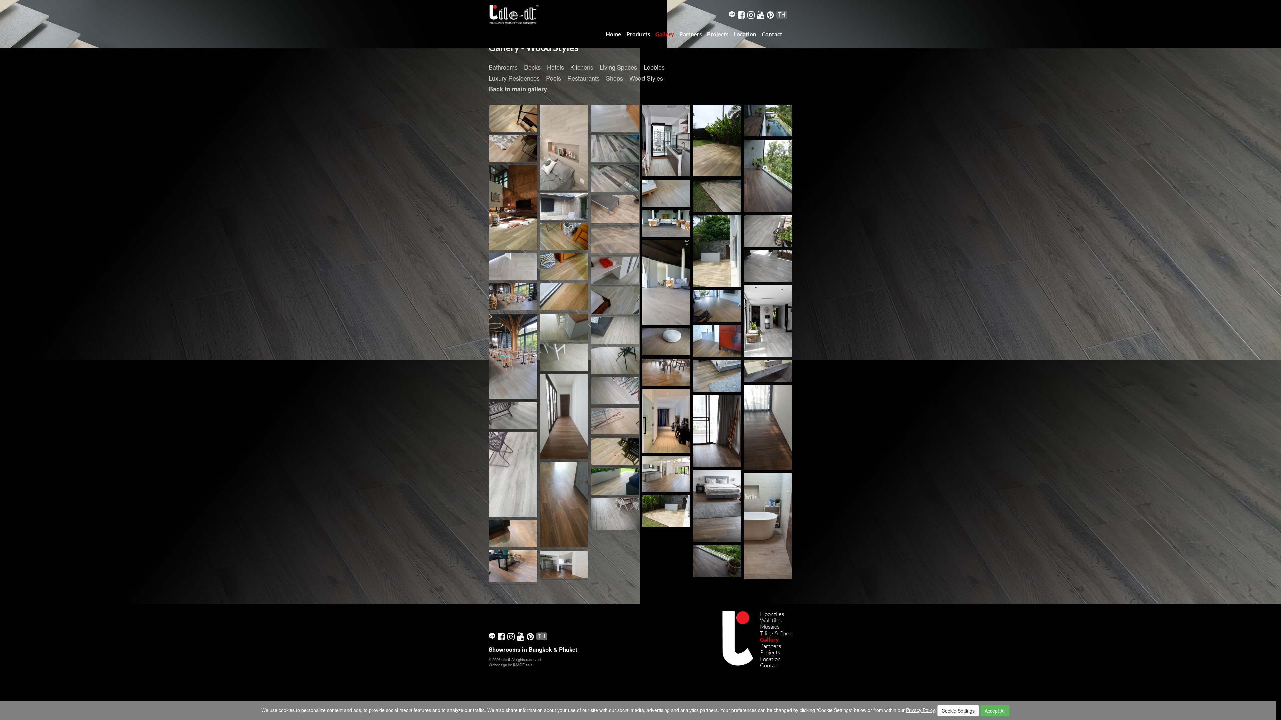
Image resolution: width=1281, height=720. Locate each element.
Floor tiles (772, 614)
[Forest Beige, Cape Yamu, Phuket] (666, 193)
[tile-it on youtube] (760, 14)
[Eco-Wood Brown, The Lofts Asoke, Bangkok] (513, 118)
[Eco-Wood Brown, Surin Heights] (666, 511)
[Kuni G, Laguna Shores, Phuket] (513, 415)
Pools (553, 78)
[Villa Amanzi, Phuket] (768, 427)
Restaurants (583, 78)
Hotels (555, 67)
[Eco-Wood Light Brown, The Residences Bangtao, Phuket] (615, 451)
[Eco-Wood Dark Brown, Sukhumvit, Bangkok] (717, 341)
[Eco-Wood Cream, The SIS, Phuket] (513, 297)
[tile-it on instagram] (751, 14)
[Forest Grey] (564, 147)
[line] (732, 14)
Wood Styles (646, 78)
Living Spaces (618, 67)
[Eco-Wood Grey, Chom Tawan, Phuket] (768, 230)
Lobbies (654, 67)
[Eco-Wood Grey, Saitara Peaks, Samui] (615, 118)
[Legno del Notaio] (513, 566)
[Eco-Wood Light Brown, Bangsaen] (717, 306)
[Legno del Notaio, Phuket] (513, 533)
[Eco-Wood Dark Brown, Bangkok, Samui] (564, 416)
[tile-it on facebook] (741, 14)
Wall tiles (771, 620)
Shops (614, 78)
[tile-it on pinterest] (770, 14)
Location (745, 34)
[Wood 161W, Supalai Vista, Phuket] (615, 330)
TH (781, 14)
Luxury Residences (514, 78)
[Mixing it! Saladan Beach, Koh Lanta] (615, 148)
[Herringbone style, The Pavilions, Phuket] (513, 266)
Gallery (664, 34)
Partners (690, 34)
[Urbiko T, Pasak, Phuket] (615, 209)
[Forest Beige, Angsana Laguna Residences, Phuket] (666, 420)
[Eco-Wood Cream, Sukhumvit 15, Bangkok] (615, 360)
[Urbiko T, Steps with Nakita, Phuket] (666, 372)
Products (638, 34)
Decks (532, 67)
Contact (772, 34)
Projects (717, 34)
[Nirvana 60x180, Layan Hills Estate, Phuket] (564, 206)
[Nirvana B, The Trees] (768, 371)
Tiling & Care (775, 633)
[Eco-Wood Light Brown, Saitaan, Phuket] (564, 236)
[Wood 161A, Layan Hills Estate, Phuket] (564, 327)
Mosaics (769, 626)
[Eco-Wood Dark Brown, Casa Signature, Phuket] (717, 561)
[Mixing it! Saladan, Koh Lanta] (615, 178)
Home (613, 34)
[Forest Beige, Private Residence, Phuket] (768, 526)
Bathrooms (503, 67)
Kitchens (581, 67)
